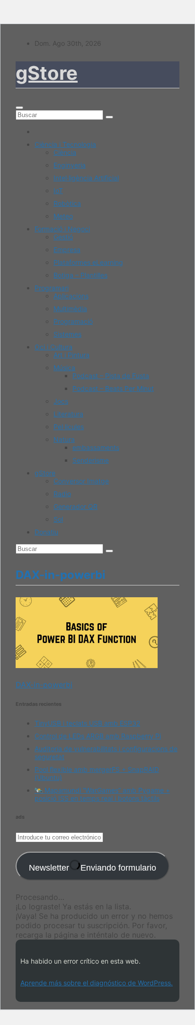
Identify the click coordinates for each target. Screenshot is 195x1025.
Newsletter (92, 868)
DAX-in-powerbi (44, 684)
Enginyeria (69, 165)
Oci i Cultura (53, 347)
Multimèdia (70, 309)
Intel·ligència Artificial (86, 178)
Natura (64, 439)
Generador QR (75, 506)
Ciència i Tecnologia (65, 144)
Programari (52, 288)
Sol (58, 519)
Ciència (64, 152)
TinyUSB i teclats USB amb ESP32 (87, 723)
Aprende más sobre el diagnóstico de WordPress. (96, 983)
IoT (58, 190)
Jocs (60, 401)
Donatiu (46, 532)
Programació (73, 321)
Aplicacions (71, 296)
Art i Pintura (71, 355)
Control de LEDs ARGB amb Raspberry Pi (98, 736)
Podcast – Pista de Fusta (110, 376)
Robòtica (67, 203)
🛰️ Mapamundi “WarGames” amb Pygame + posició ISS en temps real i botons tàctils (102, 794)
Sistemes (67, 334)
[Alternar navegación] (19, 107)
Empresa (66, 250)
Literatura (68, 414)
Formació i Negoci (62, 229)
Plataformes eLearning (88, 262)
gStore (47, 73)
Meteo (63, 216)
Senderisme (90, 460)
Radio (62, 494)
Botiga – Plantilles (80, 275)
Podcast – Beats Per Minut (113, 388)
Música (64, 368)
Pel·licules (68, 427)
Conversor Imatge (81, 481)
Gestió (63, 237)
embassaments (95, 447)
